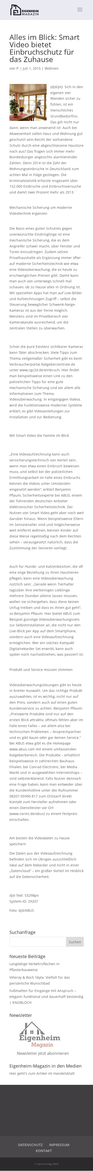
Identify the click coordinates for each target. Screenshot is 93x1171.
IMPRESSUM (59, 1144)
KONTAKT (44, 1150)
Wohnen (52, 68)
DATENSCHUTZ (30, 1144)
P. (17, 68)
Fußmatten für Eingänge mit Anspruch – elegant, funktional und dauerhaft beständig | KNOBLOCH (46, 996)
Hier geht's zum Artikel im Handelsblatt (42, 1073)
